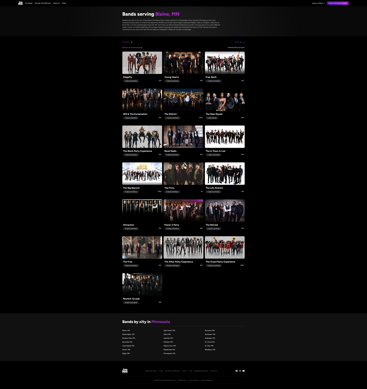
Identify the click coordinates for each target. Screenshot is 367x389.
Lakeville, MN (168, 338)
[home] (20, 3)
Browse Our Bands (151, 371)
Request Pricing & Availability (337, 3)
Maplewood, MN (169, 350)
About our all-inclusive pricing (131, 47)
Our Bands (28, 3)
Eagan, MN (126, 353)
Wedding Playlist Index (201, 371)
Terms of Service (193, 380)
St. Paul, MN (209, 346)
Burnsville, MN (127, 342)
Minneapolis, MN (169, 353)
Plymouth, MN (210, 330)
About (161, 371)
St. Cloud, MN (210, 342)
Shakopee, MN (210, 338)
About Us (56, 3)
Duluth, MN (126, 350)
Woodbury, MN (210, 350)
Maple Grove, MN (170, 346)
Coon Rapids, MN (128, 346)
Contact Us (213, 371)
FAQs (64, 3)
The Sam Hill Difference (43, 3)
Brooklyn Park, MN (128, 338)
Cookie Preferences (207, 380)
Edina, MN (167, 334)
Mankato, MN (168, 342)
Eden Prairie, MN (169, 330)
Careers (184, 371)
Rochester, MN (210, 334)
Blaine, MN (126, 330)
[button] (318, 3)
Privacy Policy (182, 380)
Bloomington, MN (128, 334)
